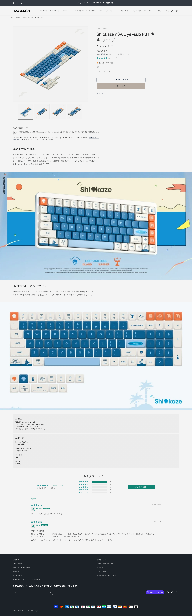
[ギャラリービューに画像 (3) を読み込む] (58, 111)
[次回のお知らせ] (128, 3)
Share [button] (101, 94)
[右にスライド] (85, 111)
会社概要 (16, 560)
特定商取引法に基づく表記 (106, 575)
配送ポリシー (101, 571)
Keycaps (18, 17)
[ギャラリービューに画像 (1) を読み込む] (25, 111)
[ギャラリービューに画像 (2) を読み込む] (41, 111)
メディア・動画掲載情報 (22, 567)
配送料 (103, 54)
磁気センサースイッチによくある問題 (26, 579)
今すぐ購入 (121, 86)
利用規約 (100, 567)
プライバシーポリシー (105, 564)
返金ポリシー (101, 560)
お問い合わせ (17, 564)
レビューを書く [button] (141, 486)
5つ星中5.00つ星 (56, 485)
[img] (36, 505)
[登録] (50, 592)
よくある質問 (17, 575)
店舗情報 (16, 571)
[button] (81, 10)
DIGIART (20, 611)
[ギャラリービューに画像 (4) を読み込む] (74, 111)
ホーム (11, 17)
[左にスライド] (15, 111)
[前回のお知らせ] (63, 3)
